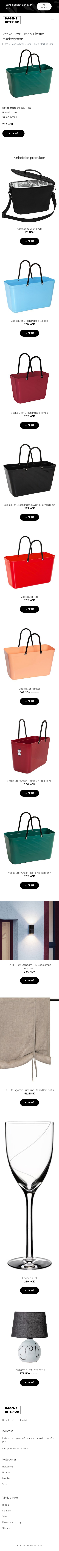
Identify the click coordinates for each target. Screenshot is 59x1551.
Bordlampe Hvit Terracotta (29, 1370)
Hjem (5, 43)
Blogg (5, 1504)
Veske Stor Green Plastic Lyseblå (29, 320)
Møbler (6, 1478)
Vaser (5, 1484)
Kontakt (6, 1510)
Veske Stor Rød (30, 596)
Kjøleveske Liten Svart (29, 228)
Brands (20, 107)
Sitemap (6, 1528)
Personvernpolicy (12, 1522)
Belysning (7, 1466)
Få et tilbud (44, 6)
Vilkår (5, 1516)
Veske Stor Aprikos (29, 688)
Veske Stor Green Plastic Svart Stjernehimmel (29, 504)
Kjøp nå (13, 133)
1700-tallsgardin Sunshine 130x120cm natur (29, 1090)
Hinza (28, 107)
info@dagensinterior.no (15, 1448)
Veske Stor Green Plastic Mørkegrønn (29, 872)
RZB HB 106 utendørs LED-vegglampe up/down (29, 966)
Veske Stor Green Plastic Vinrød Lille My (29, 780)
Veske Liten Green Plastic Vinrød (29, 412)
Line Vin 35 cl (29, 1278)
